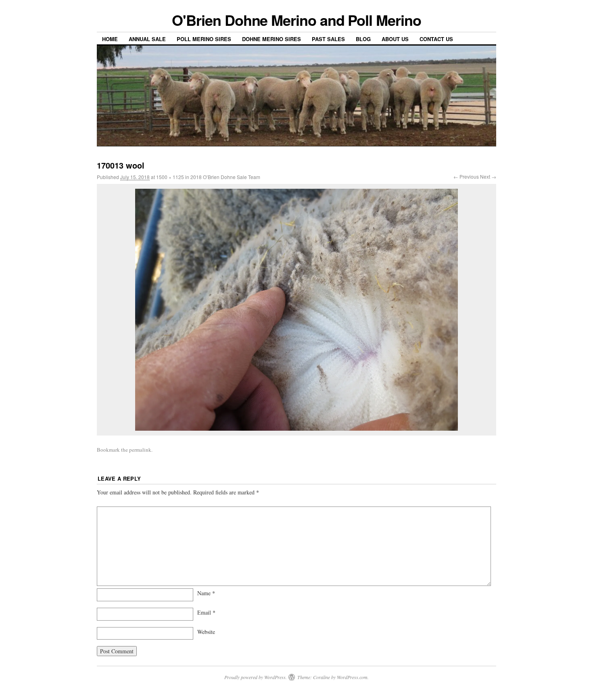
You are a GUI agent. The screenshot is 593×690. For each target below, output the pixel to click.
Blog (363, 39)
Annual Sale (147, 39)
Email (206, 612)
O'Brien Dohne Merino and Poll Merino (296, 19)
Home (110, 39)
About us (395, 39)
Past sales (328, 39)
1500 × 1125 (170, 176)
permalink (140, 449)
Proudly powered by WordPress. (255, 677)
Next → (488, 176)
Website (206, 632)
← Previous (466, 176)
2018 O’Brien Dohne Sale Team (225, 176)
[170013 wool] (296, 310)
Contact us (436, 39)
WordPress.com (352, 677)
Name (206, 593)
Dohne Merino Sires (271, 39)
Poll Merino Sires (204, 39)
